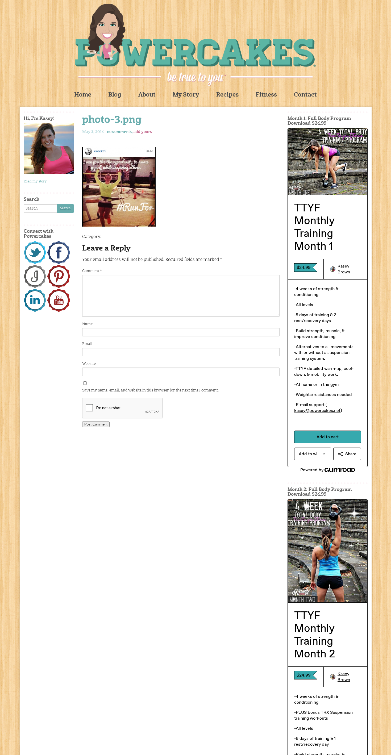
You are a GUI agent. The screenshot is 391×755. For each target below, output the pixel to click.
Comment (92, 271)
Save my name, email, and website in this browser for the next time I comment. (150, 390)
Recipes (227, 95)
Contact (305, 95)
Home (82, 95)
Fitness (266, 95)
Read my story (35, 181)
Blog (114, 95)
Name (87, 324)
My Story (186, 95)
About (147, 95)
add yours (143, 132)
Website (89, 364)
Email (87, 344)
